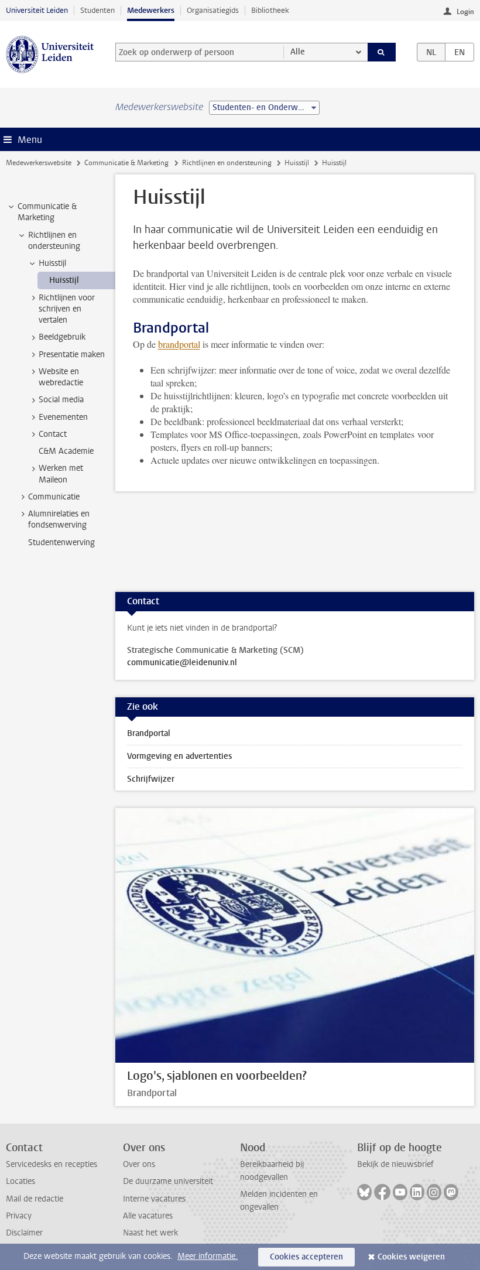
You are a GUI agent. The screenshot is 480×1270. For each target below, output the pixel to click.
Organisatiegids (213, 10)
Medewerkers (150, 10)
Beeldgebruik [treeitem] (62, 337)
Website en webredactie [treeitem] (61, 377)
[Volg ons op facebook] (382, 1192)
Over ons (139, 1164)
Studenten (97, 10)
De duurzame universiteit (168, 1181)
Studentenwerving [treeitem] (61, 542)
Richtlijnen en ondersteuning (227, 162)
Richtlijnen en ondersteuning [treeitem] (54, 241)
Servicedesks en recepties (51, 1164)
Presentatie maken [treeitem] (72, 354)
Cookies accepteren (306, 1256)
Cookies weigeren (411, 1256)
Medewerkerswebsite (38, 162)
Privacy (19, 1215)
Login (465, 11)
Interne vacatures (154, 1198)
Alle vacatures (148, 1215)
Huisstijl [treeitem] (52, 263)
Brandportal (148, 733)
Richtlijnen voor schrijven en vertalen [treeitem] (67, 309)
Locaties (20, 1181)
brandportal (179, 344)
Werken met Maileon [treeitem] (61, 474)
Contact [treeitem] (53, 434)
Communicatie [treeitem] (54, 496)
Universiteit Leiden (37, 10)
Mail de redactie (34, 1198)
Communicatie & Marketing (126, 162)
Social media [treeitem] (61, 399)
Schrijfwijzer (150, 779)
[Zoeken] (382, 52)
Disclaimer (24, 1232)
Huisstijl (296, 162)
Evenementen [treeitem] (63, 417)
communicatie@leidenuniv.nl (182, 663)
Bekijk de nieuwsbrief (395, 1164)
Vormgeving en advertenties (179, 756)
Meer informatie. (207, 1256)
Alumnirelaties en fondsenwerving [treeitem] (59, 519)
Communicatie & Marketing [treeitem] (47, 212)
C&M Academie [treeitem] (66, 451)
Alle (297, 51)
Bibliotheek (270, 10)
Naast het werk (150, 1232)
